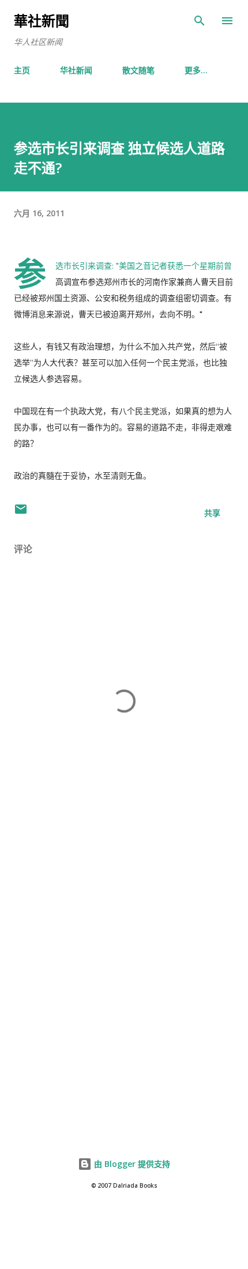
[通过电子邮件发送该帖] (21, 512)
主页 (22, 70)
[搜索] (199, 21)
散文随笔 (138, 70)
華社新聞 (41, 20)
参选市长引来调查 (83, 266)
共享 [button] (212, 512)
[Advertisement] (124, 984)
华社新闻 (76, 70)
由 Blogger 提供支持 (131, 1163)
